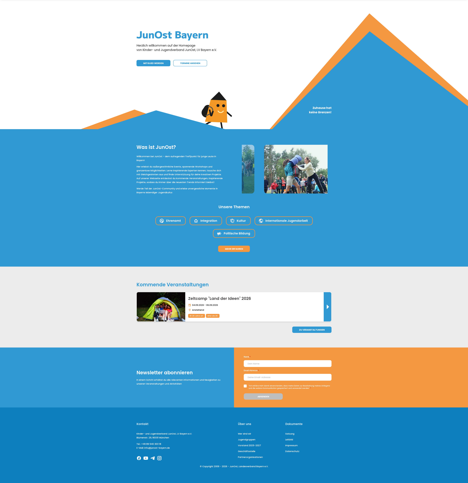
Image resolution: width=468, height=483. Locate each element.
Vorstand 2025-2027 (249, 445)
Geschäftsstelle (246, 451)
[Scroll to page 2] (285, 190)
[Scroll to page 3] (289, 190)
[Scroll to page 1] (280, 190)
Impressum (291, 445)
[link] (328, 307)
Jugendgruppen (246, 439)
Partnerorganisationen (250, 457)
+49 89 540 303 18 (151, 443)
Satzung (289, 433)
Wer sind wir (244, 433)
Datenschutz (292, 451)
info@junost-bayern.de (157, 447)
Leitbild (289, 439)
